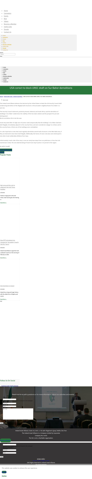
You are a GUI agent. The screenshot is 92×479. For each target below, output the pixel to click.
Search (1, 52)
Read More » (3, 203)
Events (6, 16)
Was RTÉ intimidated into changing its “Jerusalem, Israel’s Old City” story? (9, 242)
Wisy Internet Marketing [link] (41, 464)
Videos (6, 21)
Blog (5, 18)
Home (6, 10)
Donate (6, 29)
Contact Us (7, 32)
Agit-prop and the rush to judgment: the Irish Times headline (7, 187)
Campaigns (7, 13)
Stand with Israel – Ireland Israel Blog (13, 97)
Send (2, 423)
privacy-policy (41, 459)
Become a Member (10, 24)
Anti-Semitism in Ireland (7, 286)
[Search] (1, 56)
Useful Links (8, 26)
